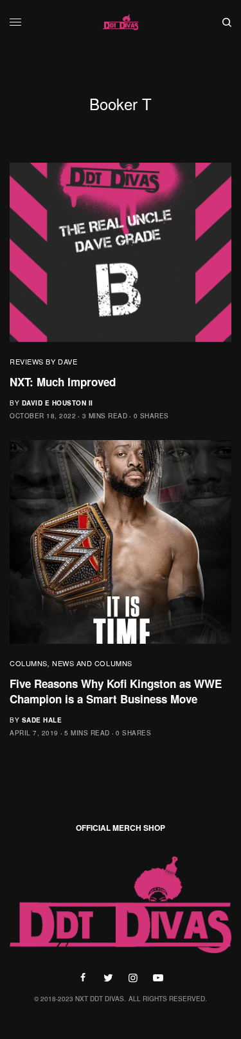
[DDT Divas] (121, 22)
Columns (29, 663)
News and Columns (92, 663)
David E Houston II (57, 402)
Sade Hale (42, 720)
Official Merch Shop (120, 827)
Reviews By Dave (43, 361)
